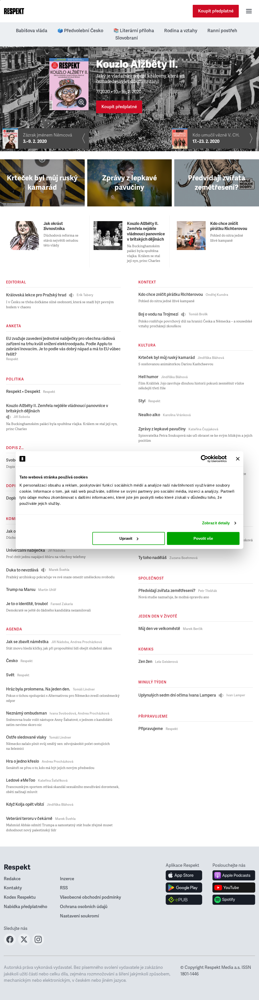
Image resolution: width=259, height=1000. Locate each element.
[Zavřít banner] (238, 458)
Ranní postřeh (222, 30)
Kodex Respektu (20, 897)
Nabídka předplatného (25, 906)
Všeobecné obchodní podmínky (90, 897)
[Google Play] (184, 887)
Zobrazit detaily (216, 523)
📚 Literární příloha (133, 30)
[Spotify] (233, 900)
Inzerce (67, 878)
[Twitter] (24, 944)
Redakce (12, 878)
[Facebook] (10, 944)
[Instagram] (38, 944)
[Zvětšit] (81, 102)
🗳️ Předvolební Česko (80, 30)
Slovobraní (126, 38)
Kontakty (13, 888)
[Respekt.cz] (14, 11)
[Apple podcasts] (233, 875)
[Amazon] (184, 900)
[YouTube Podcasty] (233, 887)
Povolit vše (203, 538)
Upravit (125, 538)
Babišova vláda (31, 30)
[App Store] (184, 875)
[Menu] (249, 11)
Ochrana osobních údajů (83, 906)
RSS (64, 888)
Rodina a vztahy (180, 30)
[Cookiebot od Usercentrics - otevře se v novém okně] (204, 459)
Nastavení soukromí (79, 916)
